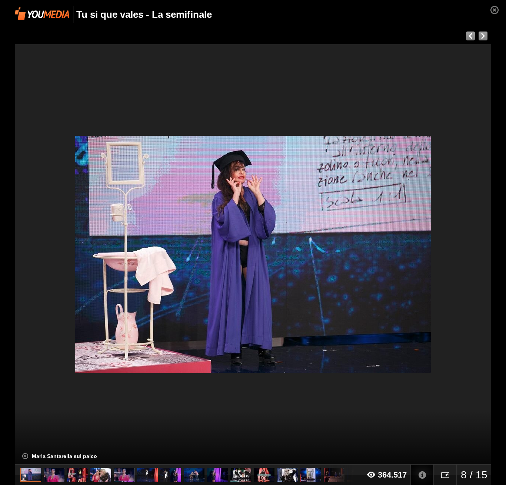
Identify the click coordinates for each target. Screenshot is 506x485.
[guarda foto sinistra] (62, 254)
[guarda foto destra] (300, 254)
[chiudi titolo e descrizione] (25, 456)
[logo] (42, 13)
